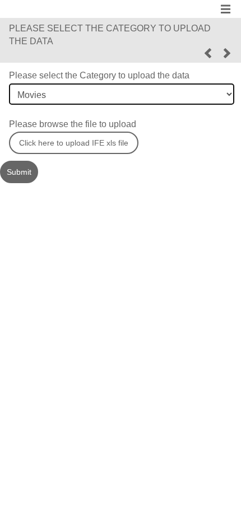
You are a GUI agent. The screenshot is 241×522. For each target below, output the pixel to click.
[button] (208, 53)
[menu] (225, 6)
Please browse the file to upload (72, 124)
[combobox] (121, 94)
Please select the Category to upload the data (99, 75)
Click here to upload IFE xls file (73, 142)
